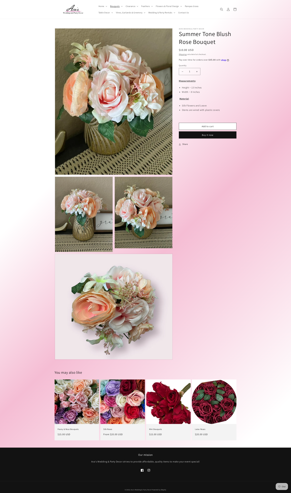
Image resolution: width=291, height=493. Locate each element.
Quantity (182, 65)
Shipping (183, 54)
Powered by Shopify (159, 490)
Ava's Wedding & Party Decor (141, 490)
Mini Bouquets (155, 429)
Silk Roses (107, 429)
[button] (102, 6)
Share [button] (185, 144)
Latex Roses (200, 429)
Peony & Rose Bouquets (68, 429)
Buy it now (207, 135)
